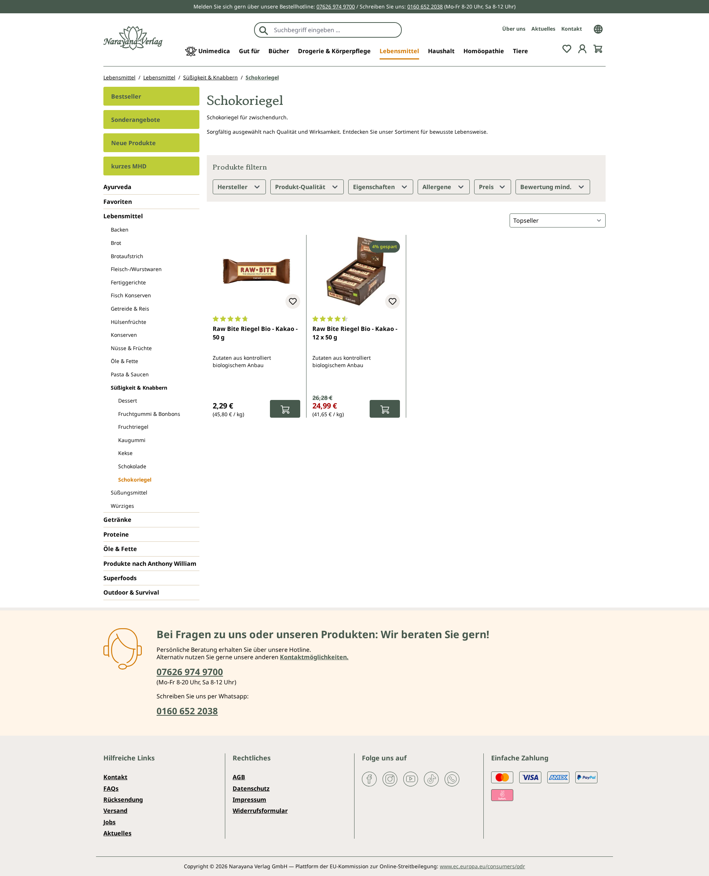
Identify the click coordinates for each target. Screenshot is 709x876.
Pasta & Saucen (130, 374)
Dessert (127, 400)
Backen (120, 229)
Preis (487, 187)
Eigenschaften (374, 187)
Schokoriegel (134, 479)
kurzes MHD (129, 166)
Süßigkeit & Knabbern (139, 387)
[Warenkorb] (598, 48)
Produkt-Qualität (301, 187)
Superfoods (120, 578)
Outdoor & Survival (131, 592)
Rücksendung (123, 799)
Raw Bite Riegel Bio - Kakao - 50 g (255, 333)
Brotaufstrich (127, 256)
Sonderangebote (135, 120)
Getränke (117, 520)
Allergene (437, 187)
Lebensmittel (123, 216)
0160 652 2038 (425, 6)
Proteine (116, 534)
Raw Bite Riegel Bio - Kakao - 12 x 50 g (354, 333)
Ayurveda (117, 187)
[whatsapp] (452, 778)
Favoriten (117, 202)
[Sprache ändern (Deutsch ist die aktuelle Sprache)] (598, 28)
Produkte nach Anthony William (149, 564)
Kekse (125, 452)
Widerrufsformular (260, 811)
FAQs (111, 788)
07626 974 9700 (335, 6)
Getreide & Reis (130, 308)
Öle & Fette (124, 361)
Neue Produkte (133, 143)
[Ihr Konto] (582, 48)
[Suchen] (263, 30)
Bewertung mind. (546, 187)
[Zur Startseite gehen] (132, 38)
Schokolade (132, 466)
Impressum (249, 799)
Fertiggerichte (128, 282)
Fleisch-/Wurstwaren (136, 269)
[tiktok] (431, 778)
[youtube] (410, 778)
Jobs (109, 822)
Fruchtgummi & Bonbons (149, 413)
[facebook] (369, 778)
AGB (239, 777)
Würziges (122, 505)
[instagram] (390, 778)
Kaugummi (131, 440)
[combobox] (336, 30)
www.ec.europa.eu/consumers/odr (482, 866)
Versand (115, 811)
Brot (116, 242)
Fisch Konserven (131, 295)
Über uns (513, 28)
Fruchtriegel (133, 426)
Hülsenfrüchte (128, 321)
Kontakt (571, 28)
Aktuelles (543, 28)
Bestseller (126, 96)
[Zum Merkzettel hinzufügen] (292, 301)
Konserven (124, 334)
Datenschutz (251, 788)
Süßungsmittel (129, 492)
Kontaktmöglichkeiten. (314, 657)
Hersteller (233, 187)
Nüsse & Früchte (131, 348)
